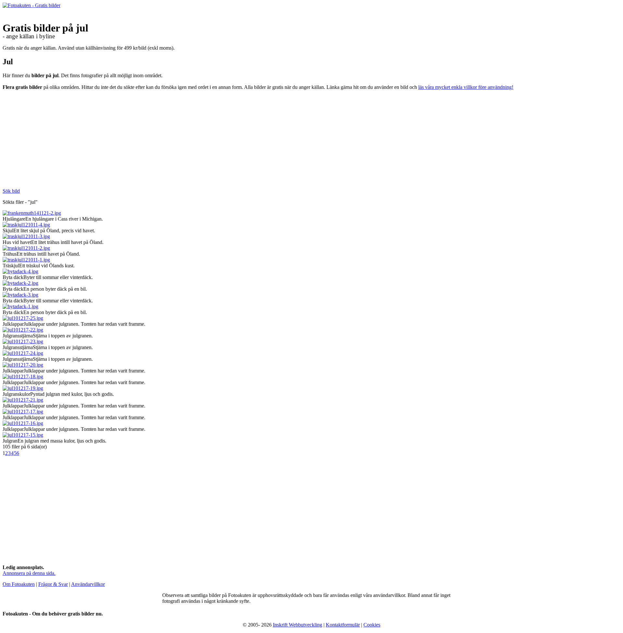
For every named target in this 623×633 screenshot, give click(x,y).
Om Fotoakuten (19, 584)
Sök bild (11, 191)
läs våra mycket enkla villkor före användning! (465, 87)
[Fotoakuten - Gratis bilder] (31, 5)
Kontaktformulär (343, 624)
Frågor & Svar (53, 584)
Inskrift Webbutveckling (297, 624)
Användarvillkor (88, 584)
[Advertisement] (113, 141)
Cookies (371, 624)
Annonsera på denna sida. (29, 573)
